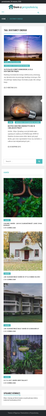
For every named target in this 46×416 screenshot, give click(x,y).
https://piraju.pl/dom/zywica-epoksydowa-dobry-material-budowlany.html (21, 399)
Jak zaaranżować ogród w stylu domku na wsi (22, 277)
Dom (10, 122)
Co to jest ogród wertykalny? (16, 380)
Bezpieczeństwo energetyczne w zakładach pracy (21, 127)
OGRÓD (6, 172)
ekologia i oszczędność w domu (17, 66)
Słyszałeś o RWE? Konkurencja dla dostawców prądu (18, 70)
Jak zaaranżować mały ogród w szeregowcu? (21, 328)
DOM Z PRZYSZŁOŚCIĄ (12, 62)
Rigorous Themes (20, 413)
